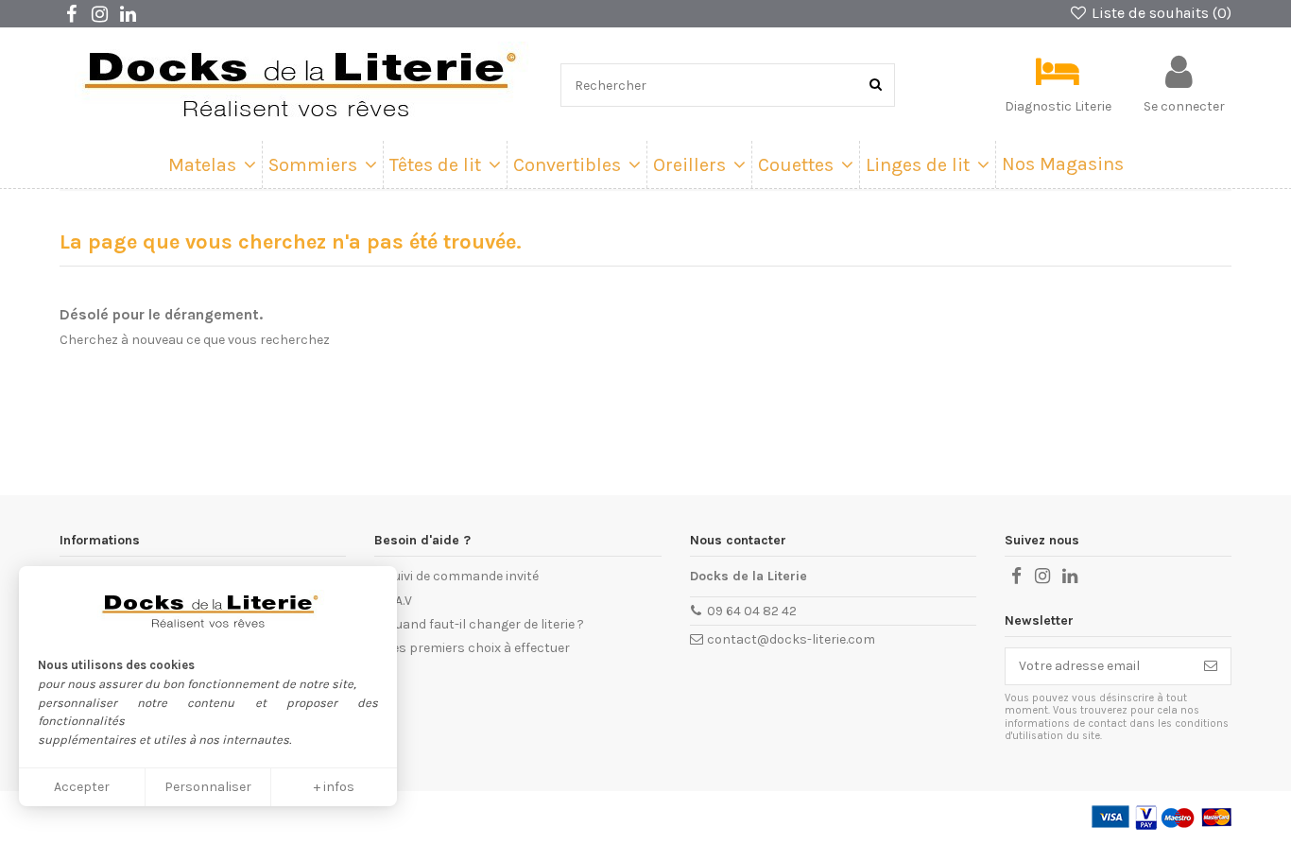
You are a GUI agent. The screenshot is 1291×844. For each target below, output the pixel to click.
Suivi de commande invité (462, 576)
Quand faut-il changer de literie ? (485, 624)
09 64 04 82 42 (752, 611)
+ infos (334, 787)
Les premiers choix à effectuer (478, 648)
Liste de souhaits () (1159, 13)
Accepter (82, 787)
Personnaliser (207, 787)
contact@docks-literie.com (791, 639)
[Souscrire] (1211, 666)
